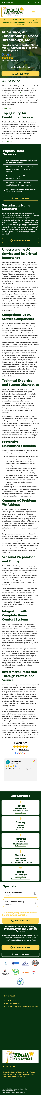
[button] (33, 2)
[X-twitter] (10, 1066)
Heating (20, 806)
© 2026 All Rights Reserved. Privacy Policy (14, 1089)
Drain (20, 872)
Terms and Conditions (8, 1091)
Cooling (20, 822)
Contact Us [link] (6, 108)
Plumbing (20, 839)
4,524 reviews (24, 750)
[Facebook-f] (3, 1066)
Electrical (20, 855)
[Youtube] (14, 1066)
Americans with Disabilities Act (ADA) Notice (15, 1092)
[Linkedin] (7, 1066)
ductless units (22, 93)
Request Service (7, 142)
